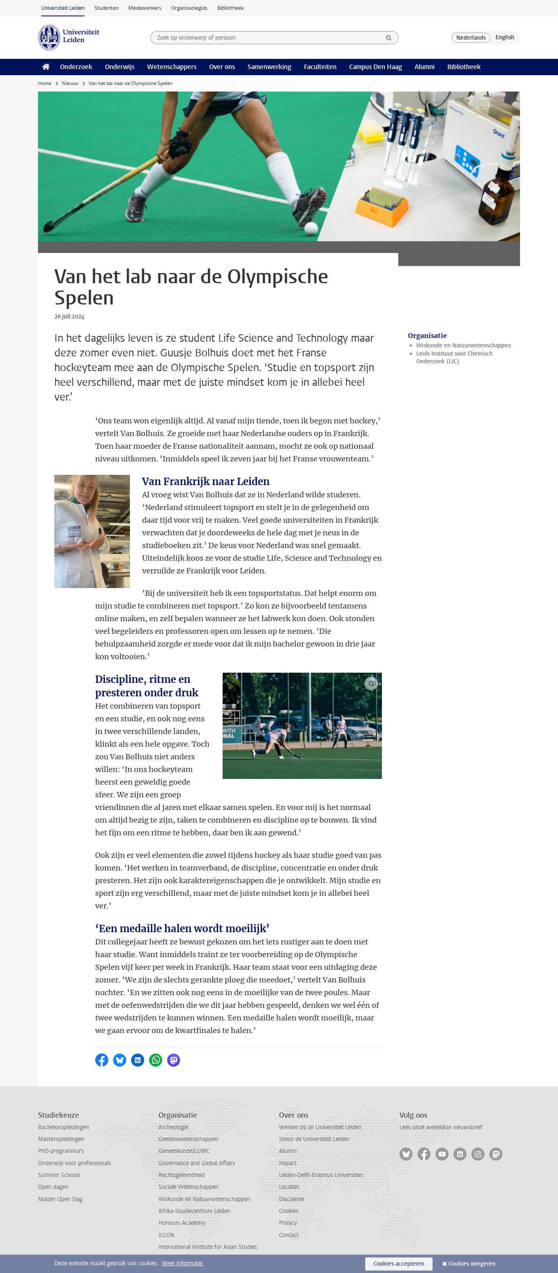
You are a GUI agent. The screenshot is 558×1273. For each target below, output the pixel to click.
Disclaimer (292, 1199)
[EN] (504, 38)
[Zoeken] (389, 37)
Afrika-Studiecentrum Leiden (194, 1211)
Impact (288, 1163)
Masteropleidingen (61, 1139)
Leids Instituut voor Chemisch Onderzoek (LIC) (454, 357)
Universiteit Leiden (63, 7)
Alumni (425, 67)
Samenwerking (269, 67)
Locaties (289, 1187)
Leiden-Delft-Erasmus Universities (321, 1175)
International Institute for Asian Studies (207, 1247)
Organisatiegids (189, 7)
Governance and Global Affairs (196, 1163)
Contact (289, 1235)
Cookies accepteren (398, 1264)
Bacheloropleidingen (63, 1127)
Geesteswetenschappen (188, 1139)
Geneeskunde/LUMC (184, 1151)
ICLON (166, 1235)
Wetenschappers (171, 67)
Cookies (288, 1211)
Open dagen (53, 1187)
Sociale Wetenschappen (188, 1187)
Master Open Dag (60, 1199)
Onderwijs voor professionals (74, 1163)
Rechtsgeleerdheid (181, 1175)
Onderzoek (76, 67)
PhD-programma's (61, 1151)
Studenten (106, 7)
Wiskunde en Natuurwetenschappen (463, 345)
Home (44, 83)
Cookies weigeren (472, 1264)
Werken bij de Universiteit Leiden (320, 1127)
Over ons (222, 67)
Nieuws (70, 83)
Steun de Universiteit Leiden (314, 1139)
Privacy (288, 1223)
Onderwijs (119, 67)
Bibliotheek (230, 7)
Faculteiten (320, 67)
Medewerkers (144, 7)
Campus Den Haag (375, 67)
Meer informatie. (183, 1263)
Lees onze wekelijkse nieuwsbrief (441, 1127)
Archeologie (173, 1127)
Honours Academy (181, 1223)
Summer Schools (59, 1175)
